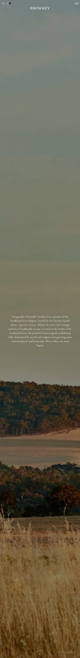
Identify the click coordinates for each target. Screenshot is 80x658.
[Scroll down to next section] (40, 654)
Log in (3, 3)
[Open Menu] (75, 3)
